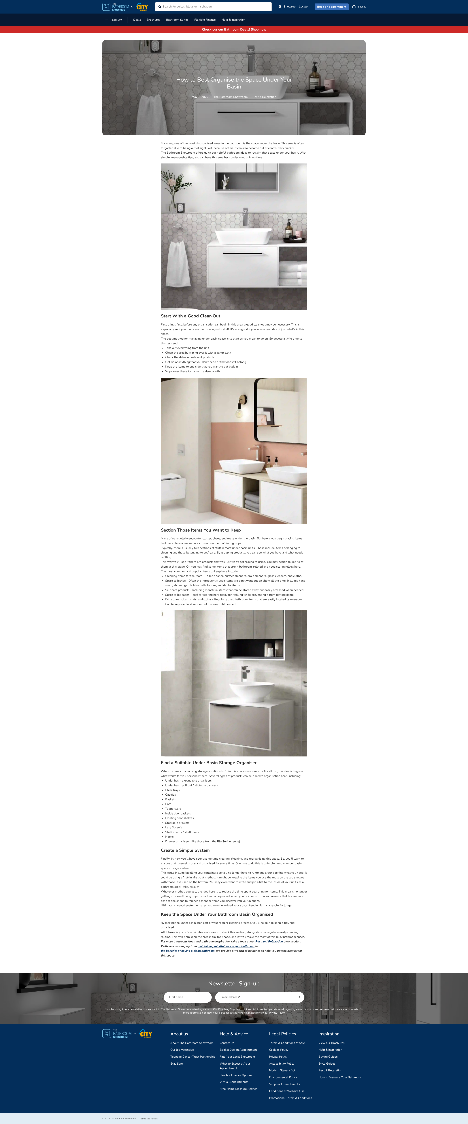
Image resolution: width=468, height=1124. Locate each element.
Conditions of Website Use (287, 1091)
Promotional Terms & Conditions (290, 1098)
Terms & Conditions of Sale (287, 1043)
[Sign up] (299, 997)
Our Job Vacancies (182, 1050)
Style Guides (326, 1064)
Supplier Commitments (284, 1084)
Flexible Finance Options (236, 1075)
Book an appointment (331, 7)
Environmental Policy (283, 1077)
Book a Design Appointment (238, 1050)
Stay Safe (176, 1064)
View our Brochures (331, 1043)
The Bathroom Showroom (123, 1118)
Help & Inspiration (330, 1050)
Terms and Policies (149, 1118)
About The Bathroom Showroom (192, 1043)
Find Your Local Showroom (237, 1057)
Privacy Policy (276, 1012)
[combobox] (208, 6)
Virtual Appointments (234, 1082)
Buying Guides (328, 1057)
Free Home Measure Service (238, 1089)
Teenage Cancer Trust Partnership (192, 1057)
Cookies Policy (278, 1050)
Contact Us (227, 1043)
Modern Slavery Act (282, 1070)
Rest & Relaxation (330, 1070)
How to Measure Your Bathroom (339, 1077)
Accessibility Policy (281, 1064)
